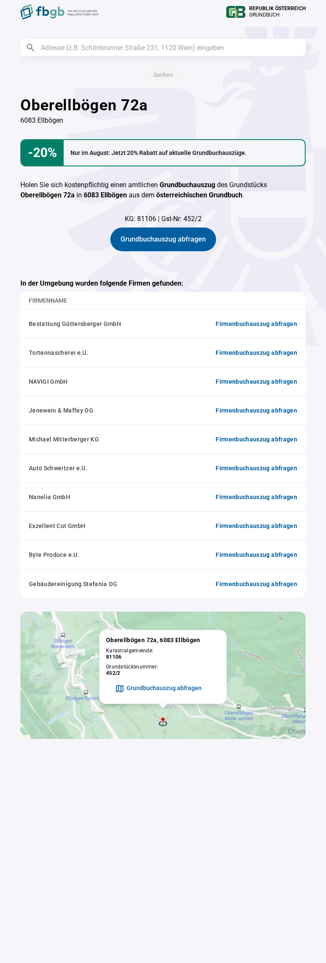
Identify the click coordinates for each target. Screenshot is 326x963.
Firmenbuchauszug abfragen (256, 323)
